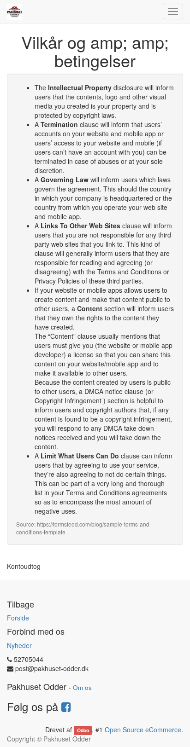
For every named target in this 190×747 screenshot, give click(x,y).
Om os (82, 687)
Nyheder (19, 645)
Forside (18, 617)
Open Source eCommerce (143, 729)
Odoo (83, 730)
